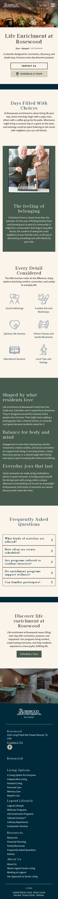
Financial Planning (16, 841)
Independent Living (17, 779)
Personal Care (14, 787)
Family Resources (16, 845)
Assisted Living (14, 783)
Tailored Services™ (16, 818)
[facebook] (9, 747)
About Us (12, 864)
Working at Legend (16, 872)
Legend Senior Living (22, 892)
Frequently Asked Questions (21, 849)
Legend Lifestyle (15, 805)
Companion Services (17, 826)
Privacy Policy (28, 895)
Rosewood (25, 48)
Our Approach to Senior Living (22, 876)
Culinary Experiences (17, 822)
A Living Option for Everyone (21, 775)
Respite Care (13, 795)
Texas (18, 48)
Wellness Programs (17, 809)
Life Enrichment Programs (20, 813)
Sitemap (40, 895)
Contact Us (15, 742)
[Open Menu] (53, 5)
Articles (11, 854)
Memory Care (14, 791)
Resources (12, 837)
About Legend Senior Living (21, 868)
